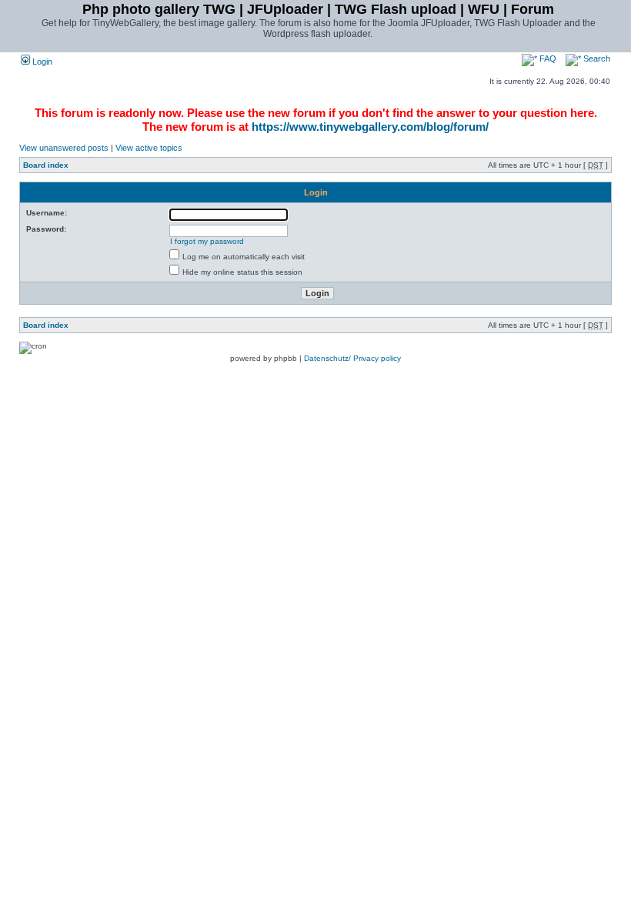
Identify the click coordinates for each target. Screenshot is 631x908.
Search (595, 58)
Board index (45, 165)
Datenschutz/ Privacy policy (352, 358)
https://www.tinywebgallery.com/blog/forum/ (370, 126)
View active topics (148, 147)
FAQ (546, 58)
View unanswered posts (64, 147)
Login (41, 61)
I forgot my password (207, 241)
